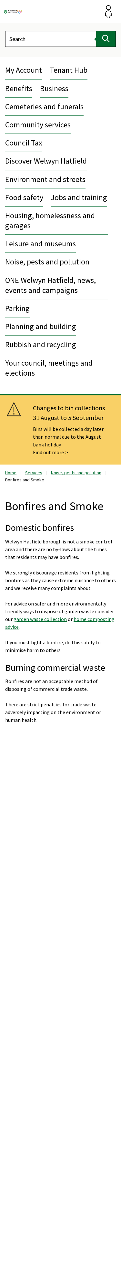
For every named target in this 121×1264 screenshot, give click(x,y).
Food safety (24, 197)
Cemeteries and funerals (44, 107)
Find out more (48, 452)
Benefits (18, 88)
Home (10, 473)
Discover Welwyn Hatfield (46, 161)
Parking (17, 308)
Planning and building (40, 326)
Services (33, 473)
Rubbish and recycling (40, 344)
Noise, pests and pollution (47, 262)
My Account (23, 70)
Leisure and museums (40, 244)
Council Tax (23, 143)
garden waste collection (40, 619)
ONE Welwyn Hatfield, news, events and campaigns (50, 285)
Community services (38, 125)
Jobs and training (79, 197)
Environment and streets (45, 179)
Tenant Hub (68, 70)
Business (54, 88)
